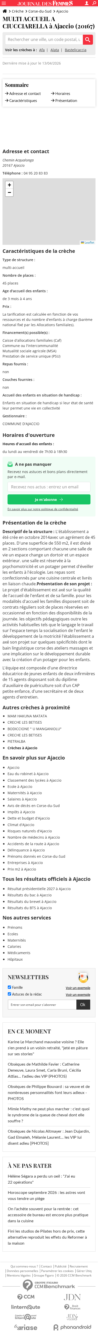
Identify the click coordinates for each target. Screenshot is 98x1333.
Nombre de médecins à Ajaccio (34, 837)
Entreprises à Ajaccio (25, 862)
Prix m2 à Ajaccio (22, 869)
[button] (9, 185)
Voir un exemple (78, 988)
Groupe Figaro (44, 1275)
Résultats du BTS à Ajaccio (30, 907)
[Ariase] (26, 1327)
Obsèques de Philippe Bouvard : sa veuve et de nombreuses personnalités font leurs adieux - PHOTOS (49, 1093)
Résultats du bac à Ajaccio (30, 895)
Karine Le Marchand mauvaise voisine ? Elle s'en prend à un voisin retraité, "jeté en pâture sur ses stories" (48, 1048)
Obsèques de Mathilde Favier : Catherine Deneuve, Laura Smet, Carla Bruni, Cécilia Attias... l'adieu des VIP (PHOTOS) (44, 1070)
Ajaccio (62, 11)
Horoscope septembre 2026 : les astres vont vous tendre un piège (46, 1196)
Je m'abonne (46, 499)
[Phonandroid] (72, 1327)
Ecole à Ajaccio (20, 786)
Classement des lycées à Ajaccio (34, 780)
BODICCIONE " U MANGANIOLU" (35, 728)
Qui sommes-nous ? (24, 1266)
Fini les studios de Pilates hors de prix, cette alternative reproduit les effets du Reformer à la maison (47, 1237)
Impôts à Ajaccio (21, 811)
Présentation (66, 100)
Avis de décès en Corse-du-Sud (34, 805)
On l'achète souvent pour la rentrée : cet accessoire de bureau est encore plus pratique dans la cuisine (48, 1215)
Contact (46, 1266)
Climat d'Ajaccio (21, 824)
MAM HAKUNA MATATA (27, 716)
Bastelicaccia (75, 49)
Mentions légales (19, 1275)
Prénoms (15, 927)
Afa (42, 49)
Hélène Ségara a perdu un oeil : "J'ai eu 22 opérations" (41, 1179)
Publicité (61, 1266)
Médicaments (19, 952)
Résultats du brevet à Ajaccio (32, 901)
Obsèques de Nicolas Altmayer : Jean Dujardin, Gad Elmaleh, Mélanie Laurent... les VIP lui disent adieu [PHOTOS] (49, 1137)
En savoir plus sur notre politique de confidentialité (43, 509)
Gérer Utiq (84, 1271)
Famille (17, 988)
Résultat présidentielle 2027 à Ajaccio (39, 888)
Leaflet (89, 242)
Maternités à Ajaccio (25, 792)
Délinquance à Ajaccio (26, 850)
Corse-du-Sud (40, 11)
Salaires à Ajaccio (22, 799)
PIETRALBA (16, 741)
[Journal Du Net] (72, 1297)
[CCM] (26, 1297)
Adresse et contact (25, 93)
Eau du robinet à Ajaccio (28, 773)
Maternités (17, 940)
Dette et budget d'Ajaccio (29, 818)
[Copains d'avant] (26, 1317)
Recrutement (79, 1266)
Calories (14, 946)
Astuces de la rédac (26, 994)
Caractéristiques (23, 100)
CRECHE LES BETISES (25, 722)
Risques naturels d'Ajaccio (30, 831)
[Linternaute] (26, 1307)
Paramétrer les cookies (57, 1271)
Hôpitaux (15, 959)
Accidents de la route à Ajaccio (33, 843)
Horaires (62, 93)
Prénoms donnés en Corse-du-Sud (36, 856)
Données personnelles (22, 1271)
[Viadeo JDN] (72, 1317)
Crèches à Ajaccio (22, 747)
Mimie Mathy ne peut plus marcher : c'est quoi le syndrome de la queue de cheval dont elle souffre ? (48, 1115)
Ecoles (13, 934)
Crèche (18, 11)
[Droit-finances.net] (72, 1307)
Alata (55, 49)
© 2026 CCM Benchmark (74, 1275)
